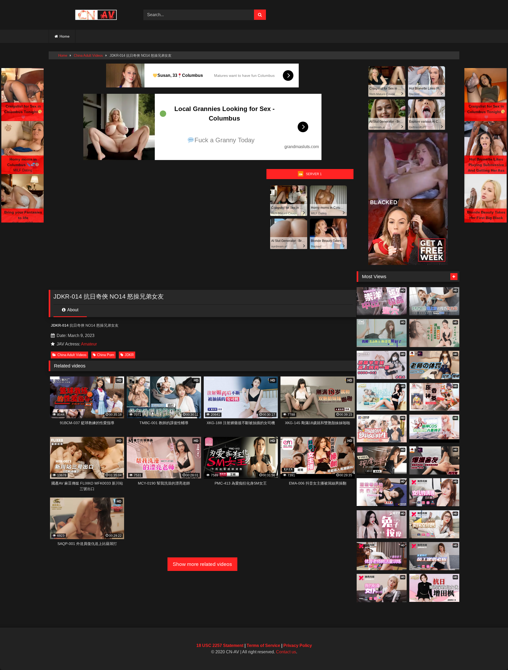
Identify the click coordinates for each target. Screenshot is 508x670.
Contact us (286, 652)
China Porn (105, 355)
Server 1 (314, 174)
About (72, 310)
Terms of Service (263, 645)
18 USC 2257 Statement (219, 645)
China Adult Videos (88, 55)
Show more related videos (202, 564)
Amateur (89, 344)
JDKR (129, 355)
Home (65, 36)
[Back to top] (491, 654)
